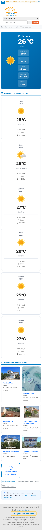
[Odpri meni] (3, 2)
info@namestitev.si (23, 510)
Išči (36, 22)
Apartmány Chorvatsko (24, 524)
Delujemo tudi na (10, 517)
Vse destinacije (9, 481)
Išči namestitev (9, 486)
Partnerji (14, 524)
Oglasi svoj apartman (25, 513)
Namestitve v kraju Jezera (29, 481)
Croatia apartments (18, 522)
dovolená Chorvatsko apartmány (26, 517)
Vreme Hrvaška (14, 27)
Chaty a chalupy (30, 522)
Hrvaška (4, 27)
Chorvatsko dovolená (9, 520)
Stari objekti (6, 524)
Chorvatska (20, 520)
